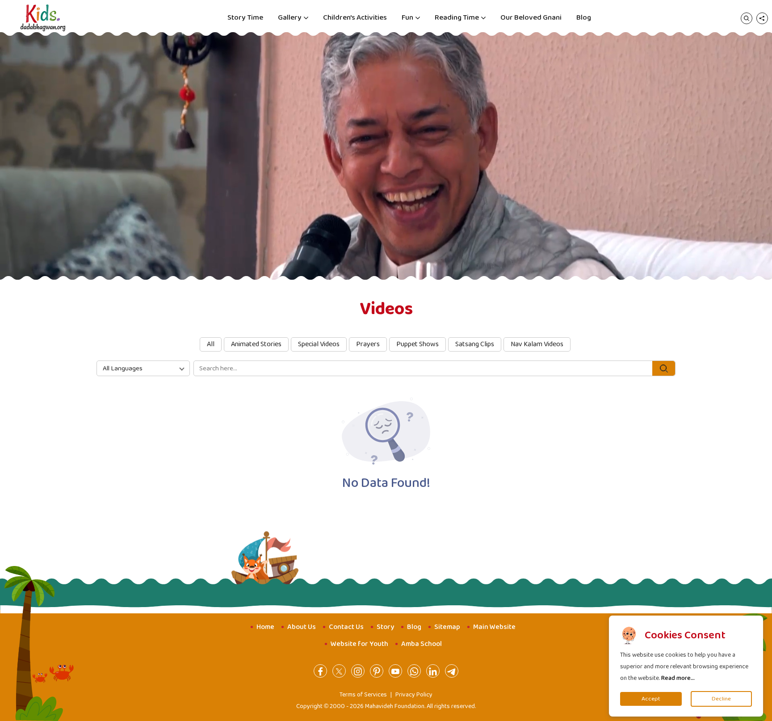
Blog (583, 18)
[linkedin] (433, 671)
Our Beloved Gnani (531, 18)
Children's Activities (355, 18)
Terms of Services (363, 695)
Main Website (494, 627)
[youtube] (395, 671)
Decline (721, 699)
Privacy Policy (413, 695)
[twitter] (339, 671)
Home (265, 627)
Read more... (678, 678)
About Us (301, 627)
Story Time (245, 18)
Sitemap (447, 627)
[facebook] (320, 671)
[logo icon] (43, 17)
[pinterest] (377, 671)
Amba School (421, 644)
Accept (651, 699)
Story (385, 627)
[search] (746, 18)
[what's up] (414, 671)
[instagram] (358, 671)
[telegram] (452, 671)
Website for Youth (359, 644)
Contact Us (346, 627)
